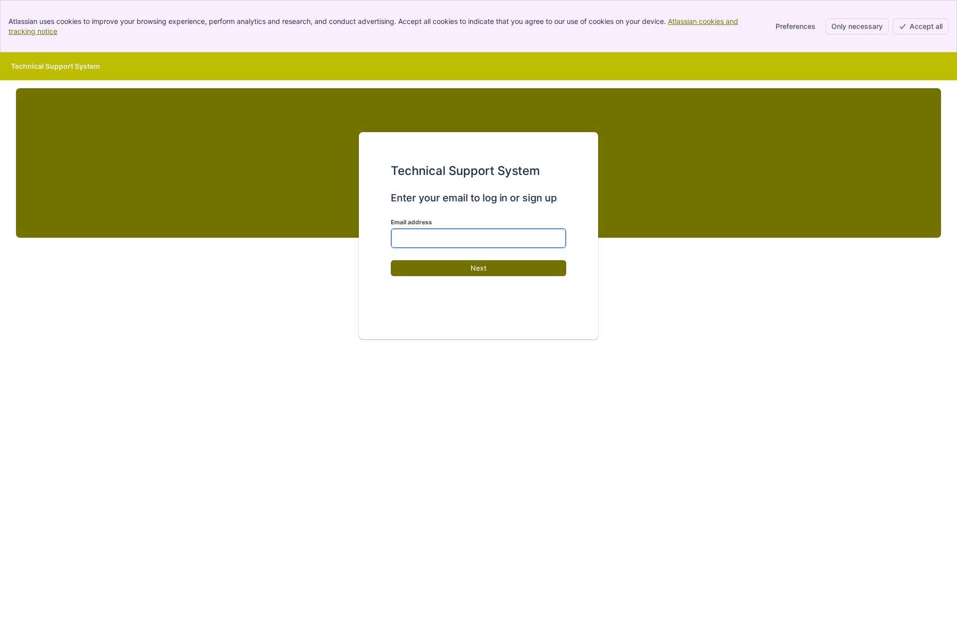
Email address (411, 222)
